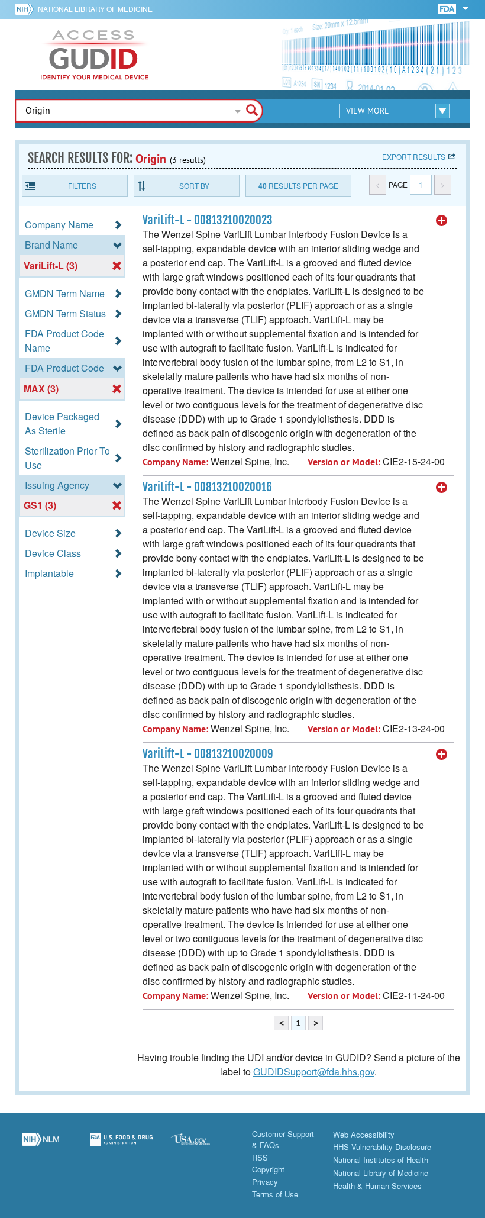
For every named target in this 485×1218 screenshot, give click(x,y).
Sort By (194, 186)
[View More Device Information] (442, 221)
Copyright (268, 1169)
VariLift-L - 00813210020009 (208, 754)
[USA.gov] (202, 1146)
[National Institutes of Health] (26, 9)
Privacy (265, 1181)
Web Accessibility (364, 1134)
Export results (413, 157)
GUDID (94, 54)
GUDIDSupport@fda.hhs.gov (313, 1071)
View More (367, 110)
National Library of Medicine (95, 9)
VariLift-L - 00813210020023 (208, 220)
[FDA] (448, 8)
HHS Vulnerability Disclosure (382, 1146)
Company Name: (175, 462)
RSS (260, 1157)
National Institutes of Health (380, 1159)
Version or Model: (344, 462)
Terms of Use (275, 1194)
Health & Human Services (377, 1185)
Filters (82, 186)
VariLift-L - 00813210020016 (207, 487)
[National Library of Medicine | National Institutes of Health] (40, 1146)
